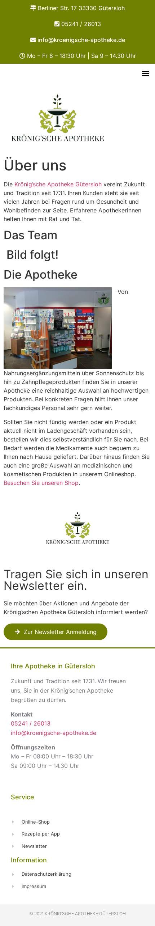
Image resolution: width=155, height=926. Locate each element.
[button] (145, 73)
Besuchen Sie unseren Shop (41, 482)
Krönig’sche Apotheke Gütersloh (58, 184)
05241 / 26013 (81, 24)
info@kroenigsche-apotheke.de (81, 39)
